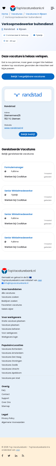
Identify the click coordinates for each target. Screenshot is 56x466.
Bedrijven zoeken (10, 301)
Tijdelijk (39, 35)
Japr (40, 280)
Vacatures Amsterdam (12, 353)
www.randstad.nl (13, 128)
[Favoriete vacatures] (4, 8)
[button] (52, 8)
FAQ (3, 390)
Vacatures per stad (11, 378)
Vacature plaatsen (10, 325)
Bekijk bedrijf (28, 134)
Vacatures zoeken (10, 297)
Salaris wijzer (7, 309)
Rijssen (22, 29)
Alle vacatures (8, 293)
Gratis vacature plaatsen (13, 321)
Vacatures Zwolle (10, 365)
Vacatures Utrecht (10, 369)
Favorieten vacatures (12, 305)
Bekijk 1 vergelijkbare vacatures (28, 76)
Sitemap (6, 406)
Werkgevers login (10, 337)
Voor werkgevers (9, 333)
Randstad (9, 29)
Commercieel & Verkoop (17, 35)
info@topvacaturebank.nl (16, 283)
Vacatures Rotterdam (12, 349)
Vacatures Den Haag (11, 357)
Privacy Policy (8, 418)
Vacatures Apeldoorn (12, 372)
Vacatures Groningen (12, 361)
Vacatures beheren (11, 329)
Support (5, 398)
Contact (6, 394)
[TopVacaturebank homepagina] (27, 8)
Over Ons (6, 402)
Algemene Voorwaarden (13, 422)
